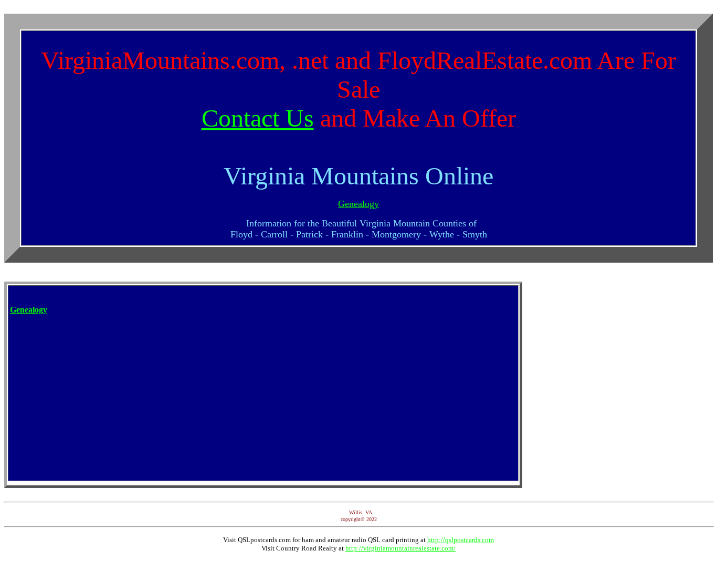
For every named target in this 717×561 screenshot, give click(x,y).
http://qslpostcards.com (460, 540)
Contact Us (258, 118)
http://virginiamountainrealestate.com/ (400, 548)
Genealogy (358, 204)
